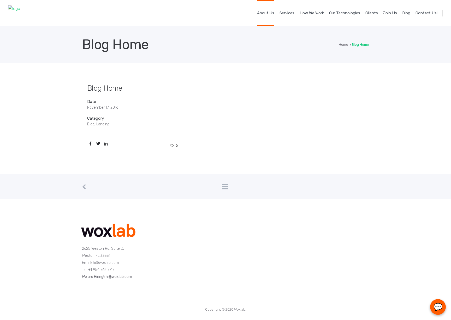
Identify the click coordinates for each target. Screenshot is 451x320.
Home (343, 44)
